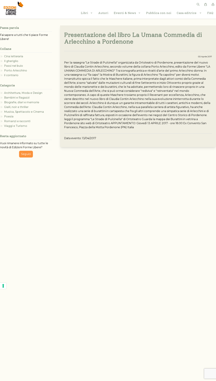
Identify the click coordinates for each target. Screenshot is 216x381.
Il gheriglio (11, 61)
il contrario (11, 75)
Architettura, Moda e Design (23, 92)
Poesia (9, 116)
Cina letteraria (13, 56)
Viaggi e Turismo (15, 126)
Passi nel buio (13, 65)
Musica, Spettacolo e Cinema (24, 111)
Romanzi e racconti (17, 121)
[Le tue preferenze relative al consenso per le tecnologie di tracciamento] (3, 286)
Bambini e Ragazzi (17, 97)
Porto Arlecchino (15, 70)
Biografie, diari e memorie (21, 102)
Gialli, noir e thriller (16, 107)
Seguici (26, 154)
